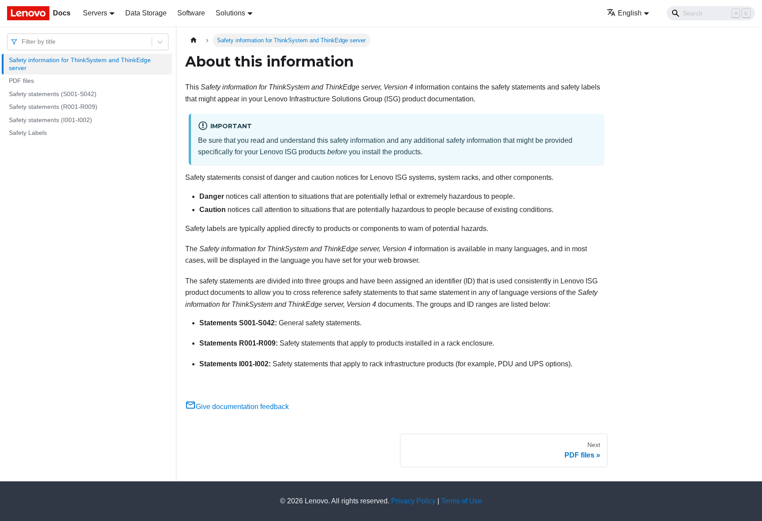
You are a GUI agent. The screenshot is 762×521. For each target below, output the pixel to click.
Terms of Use (461, 501)
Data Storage (146, 13)
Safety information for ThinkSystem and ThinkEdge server (80, 63)
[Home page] (193, 40)
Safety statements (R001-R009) (53, 106)
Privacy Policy (413, 501)
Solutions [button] (230, 13)
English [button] (630, 13)
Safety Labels (28, 132)
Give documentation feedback (242, 406)
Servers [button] (95, 13)
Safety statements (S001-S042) (53, 93)
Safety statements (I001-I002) (50, 119)
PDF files (21, 80)
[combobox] (22, 42)
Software (191, 13)
